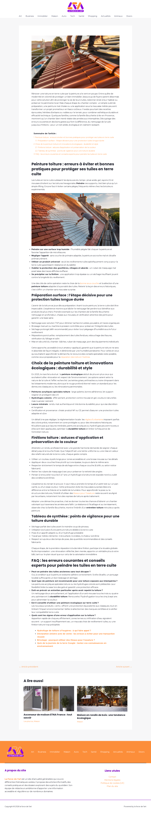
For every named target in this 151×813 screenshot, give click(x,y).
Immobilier (43, 16)
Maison (54, 16)
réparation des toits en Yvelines (75, 357)
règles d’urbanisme (94, 419)
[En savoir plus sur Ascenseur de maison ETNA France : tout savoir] (49, 698)
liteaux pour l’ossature (84, 493)
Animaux (118, 16)
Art (20, 16)
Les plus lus (28, 721)
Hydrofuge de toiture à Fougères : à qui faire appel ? (64, 630)
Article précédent (28, 667)
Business (30, 16)
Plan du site (112, 786)
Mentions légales (112, 780)
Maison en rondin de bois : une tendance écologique (101, 716)
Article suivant (124, 667)
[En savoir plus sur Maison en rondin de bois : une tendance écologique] (102, 698)
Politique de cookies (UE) (112, 783)
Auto (64, 16)
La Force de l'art (13, 779)
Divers (129, 16)
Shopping (92, 16)
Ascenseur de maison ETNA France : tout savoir (48, 716)
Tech (72, 16)
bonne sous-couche (89, 283)
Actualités (105, 16)
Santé (81, 16)
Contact (112, 777)
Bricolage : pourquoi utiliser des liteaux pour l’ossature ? (66, 640)
